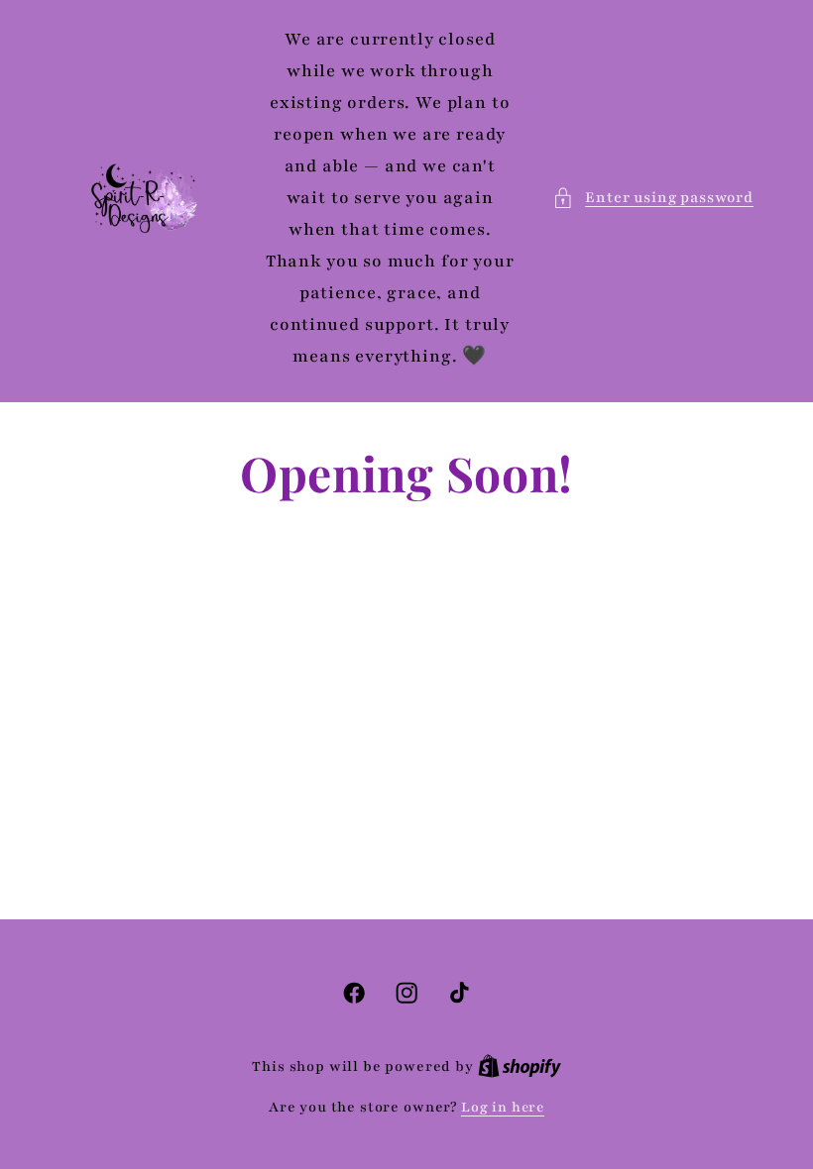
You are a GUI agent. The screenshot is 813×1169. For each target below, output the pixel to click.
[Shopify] (519, 1066)
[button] (653, 198)
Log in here (502, 1107)
